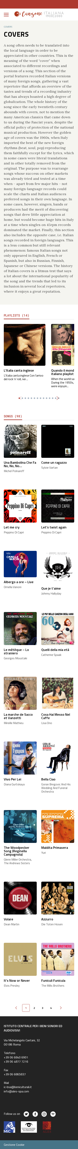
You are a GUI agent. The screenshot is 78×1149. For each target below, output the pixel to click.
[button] (57, 398)
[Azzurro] (57, 897)
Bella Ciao (48, 779)
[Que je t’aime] (57, 566)
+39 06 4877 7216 (16, 1061)
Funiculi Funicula (53, 980)
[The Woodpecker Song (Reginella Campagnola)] (20, 826)
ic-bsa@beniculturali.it (18, 1087)
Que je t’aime (51, 588)
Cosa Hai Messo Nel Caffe (55, 716)
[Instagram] (44, 1114)
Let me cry (12, 527)
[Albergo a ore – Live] (20, 563)
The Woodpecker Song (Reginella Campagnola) (16, 851)
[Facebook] (35, 1114)
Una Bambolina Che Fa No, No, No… (20, 464)
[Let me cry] (20, 505)
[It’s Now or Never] (20, 959)
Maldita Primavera (54, 847)
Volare (8, 919)
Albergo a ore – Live (19, 581)
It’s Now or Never (17, 980)
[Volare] (20, 897)
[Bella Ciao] (57, 757)
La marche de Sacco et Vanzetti (18, 716)
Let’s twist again (53, 527)
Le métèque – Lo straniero (16, 651)
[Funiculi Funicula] (57, 959)
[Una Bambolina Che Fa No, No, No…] (20, 440)
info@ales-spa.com (16, 1091)
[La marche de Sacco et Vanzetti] (20, 692)
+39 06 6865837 (15, 1074)
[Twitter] (26, 1114)
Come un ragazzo (54, 462)
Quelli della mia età (55, 649)
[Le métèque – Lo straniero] (20, 628)
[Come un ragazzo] (57, 440)
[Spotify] (53, 1114)
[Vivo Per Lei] (20, 757)
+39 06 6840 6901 (16, 1057)
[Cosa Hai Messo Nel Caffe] (57, 692)
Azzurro (47, 919)
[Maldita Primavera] (57, 826)
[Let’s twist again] (57, 505)
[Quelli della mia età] (57, 628)
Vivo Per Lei (12, 779)
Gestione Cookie (14, 1144)
